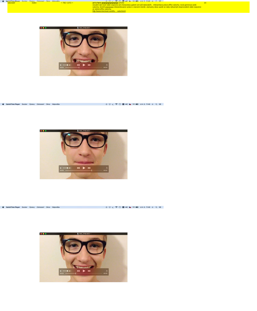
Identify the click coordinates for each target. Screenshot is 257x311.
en (205, 3)
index (34, 3)
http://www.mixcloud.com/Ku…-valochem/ (109, 11)
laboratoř (11, 3)
